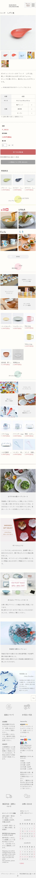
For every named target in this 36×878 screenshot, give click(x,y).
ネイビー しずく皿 (19, 188)
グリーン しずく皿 (7, 188)
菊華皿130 (16, 362)
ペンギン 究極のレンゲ (21, 452)
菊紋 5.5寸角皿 (30, 434)
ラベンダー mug (18, 434)
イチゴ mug (5, 434)
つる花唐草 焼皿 (7, 452)
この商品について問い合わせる (17, 162)
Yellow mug (28, 344)
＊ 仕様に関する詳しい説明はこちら (12, 116)
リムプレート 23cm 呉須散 (21, 326)
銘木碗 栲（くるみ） (8, 362)
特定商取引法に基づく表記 (9, 157)
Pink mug (28, 326)
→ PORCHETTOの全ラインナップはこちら (16, 87)
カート (28, 5)
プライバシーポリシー (8, 874)
